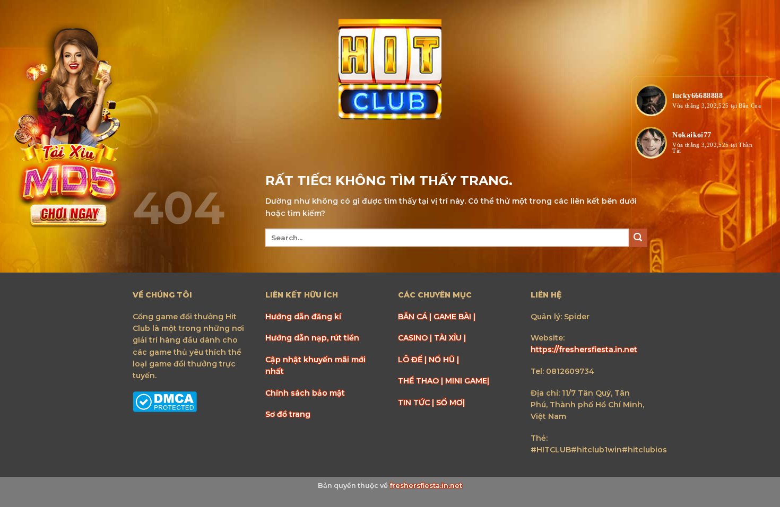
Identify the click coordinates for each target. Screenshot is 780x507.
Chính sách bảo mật (305, 393)
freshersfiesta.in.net (425, 485)
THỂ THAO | (421, 381)
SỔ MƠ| (450, 402)
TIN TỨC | (417, 402)
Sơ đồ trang (287, 414)
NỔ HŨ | (444, 359)
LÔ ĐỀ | (413, 359)
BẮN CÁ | (416, 316)
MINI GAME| (467, 381)
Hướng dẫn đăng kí (303, 316)
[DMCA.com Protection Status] (165, 401)
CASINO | (416, 338)
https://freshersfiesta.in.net (584, 349)
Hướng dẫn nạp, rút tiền (312, 338)
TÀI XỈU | (450, 338)
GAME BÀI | (454, 316)
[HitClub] (390, 70)
